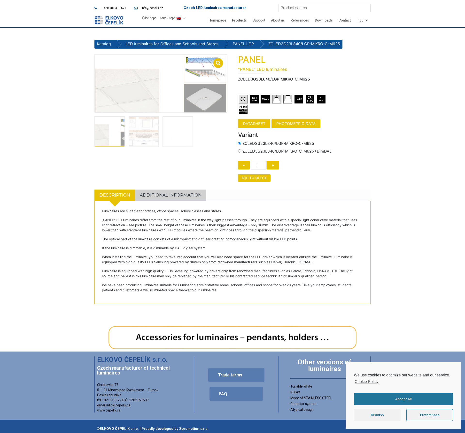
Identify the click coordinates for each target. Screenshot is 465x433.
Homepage (217, 20)
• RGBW (294, 392)
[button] (236, 375)
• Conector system (302, 404)
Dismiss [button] (377, 415)
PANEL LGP (243, 43)
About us (278, 20)
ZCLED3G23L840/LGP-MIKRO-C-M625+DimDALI (287, 151)
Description (114, 195)
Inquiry (362, 20)
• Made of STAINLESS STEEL (310, 398)
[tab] (114, 195)
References (300, 20)
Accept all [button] (403, 399)
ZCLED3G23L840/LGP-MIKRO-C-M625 (278, 143)
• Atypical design (301, 409)
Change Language (159, 17)
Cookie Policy (367, 382)
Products (239, 20)
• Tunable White (300, 386)
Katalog (104, 43)
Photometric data (296, 123)
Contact (345, 20)
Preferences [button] (430, 415)
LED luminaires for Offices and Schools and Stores (171, 43)
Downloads (324, 20)
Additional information (171, 195)
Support (259, 20)
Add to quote (254, 178)
